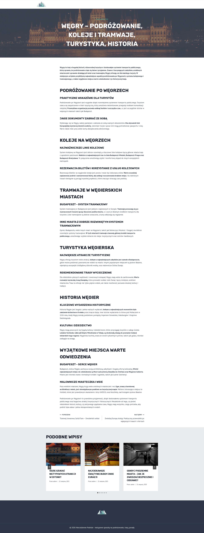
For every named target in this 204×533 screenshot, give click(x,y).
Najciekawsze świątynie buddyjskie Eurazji (101, 474)
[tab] (97, 492)
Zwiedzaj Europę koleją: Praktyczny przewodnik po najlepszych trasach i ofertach (124, 418)
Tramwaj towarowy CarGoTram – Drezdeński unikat (79, 417)
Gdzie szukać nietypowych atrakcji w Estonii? (62, 474)
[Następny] (154, 466)
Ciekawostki (102, 19)
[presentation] (63, 454)
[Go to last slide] (49, 466)
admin (55, 481)
